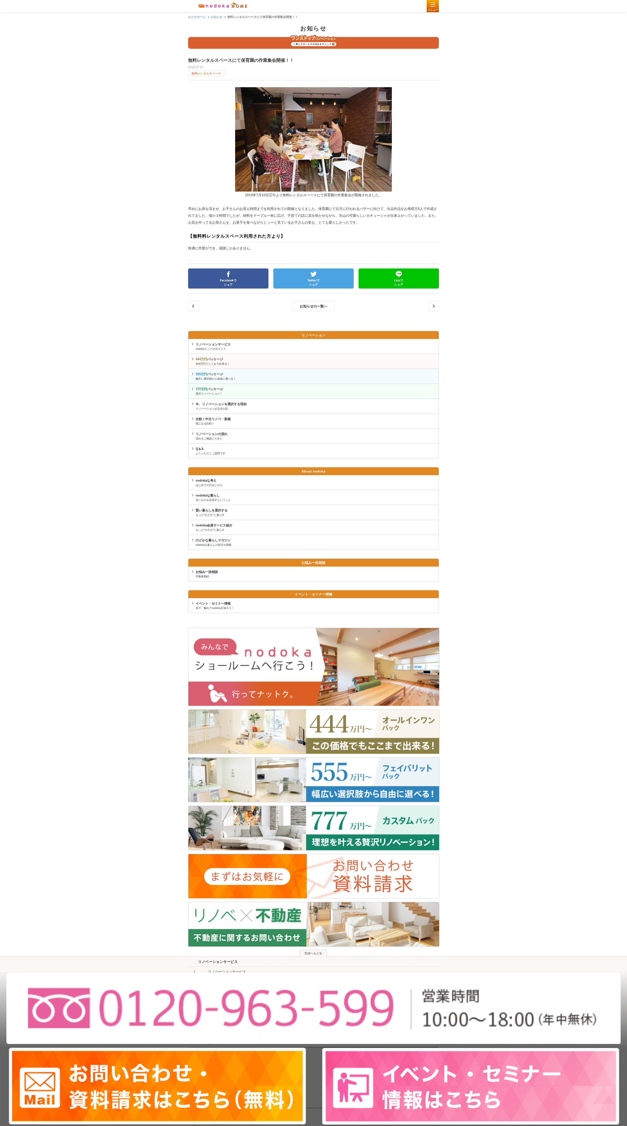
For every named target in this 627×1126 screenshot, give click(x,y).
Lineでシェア (398, 282)
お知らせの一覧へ (313, 306)
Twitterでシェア (313, 282)
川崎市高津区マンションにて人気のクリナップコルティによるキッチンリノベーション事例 (434, 306)
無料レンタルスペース (206, 73)
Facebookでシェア (228, 282)
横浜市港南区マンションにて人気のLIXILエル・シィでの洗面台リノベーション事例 (193, 306)
